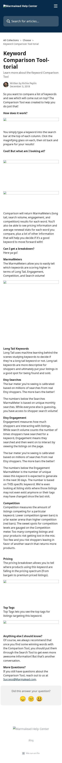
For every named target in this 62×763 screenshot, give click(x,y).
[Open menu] (56, 6)
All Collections (11, 40)
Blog (31, 740)
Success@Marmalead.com (19, 679)
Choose (27, 40)
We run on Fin (33, 753)
